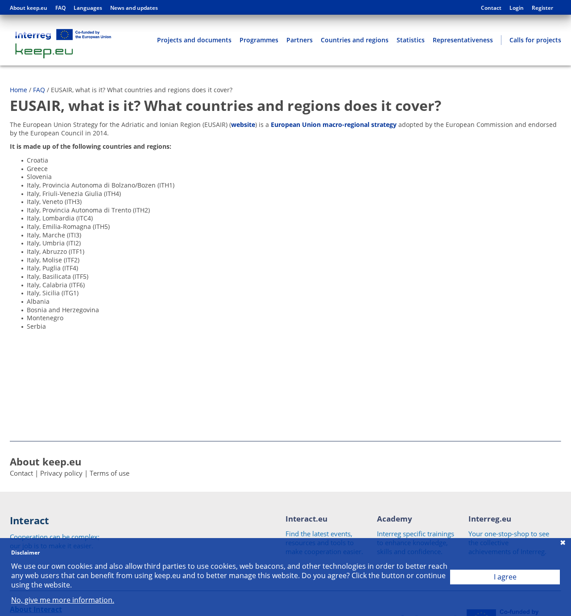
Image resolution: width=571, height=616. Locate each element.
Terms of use (109, 473)
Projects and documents (194, 40)
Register (542, 8)
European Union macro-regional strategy (334, 124)
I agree (505, 577)
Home (18, 90)
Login (516, 8)
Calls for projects (535, 40)
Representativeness (463, 40)
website (243, 124)
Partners (299, 40)
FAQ (60, 8)
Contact (491, 8)
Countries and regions (355, 40)
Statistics (411, 40)
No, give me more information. (62, 600)
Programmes (259, 40)
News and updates (134, 8)
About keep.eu (28, 8)
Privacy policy (61, 473)
